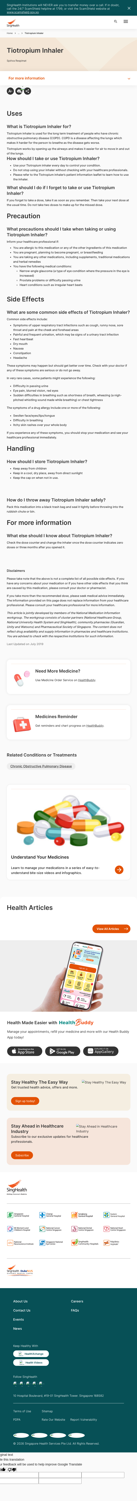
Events (18, 1319)
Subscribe (22, 1155)
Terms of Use (22, 1411)
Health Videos (34, 1362)
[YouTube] (41, 1383)
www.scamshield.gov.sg (23, 12)
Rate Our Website (53, 1419)
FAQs (75, 1310)
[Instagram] (34, 1383)
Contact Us (22, 1310)
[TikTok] (22, 1383)
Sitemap (47, 1411)
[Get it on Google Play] (62, 1051)
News (17, 1328)
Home (10, 33)
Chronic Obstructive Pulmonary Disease (41, 766)
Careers (77, 1301)
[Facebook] (15, 1383)
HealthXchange (34, 1353)
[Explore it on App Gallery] (100, 1051)
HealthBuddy (86, 680)
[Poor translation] (12, 1469)
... (18, 33)
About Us (20, 1301)
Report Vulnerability (83, 1419)
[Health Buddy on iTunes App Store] (24, 1051)
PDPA (17, 1419)
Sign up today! (25, 1101)
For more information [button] (27, 78)
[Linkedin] (28, 1383)
